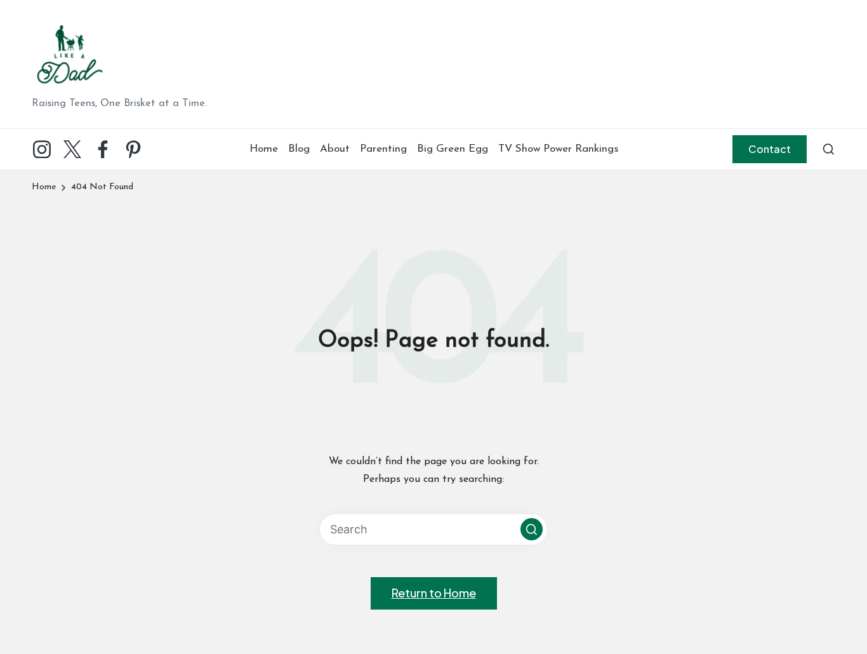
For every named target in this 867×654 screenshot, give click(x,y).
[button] (769, 149)
